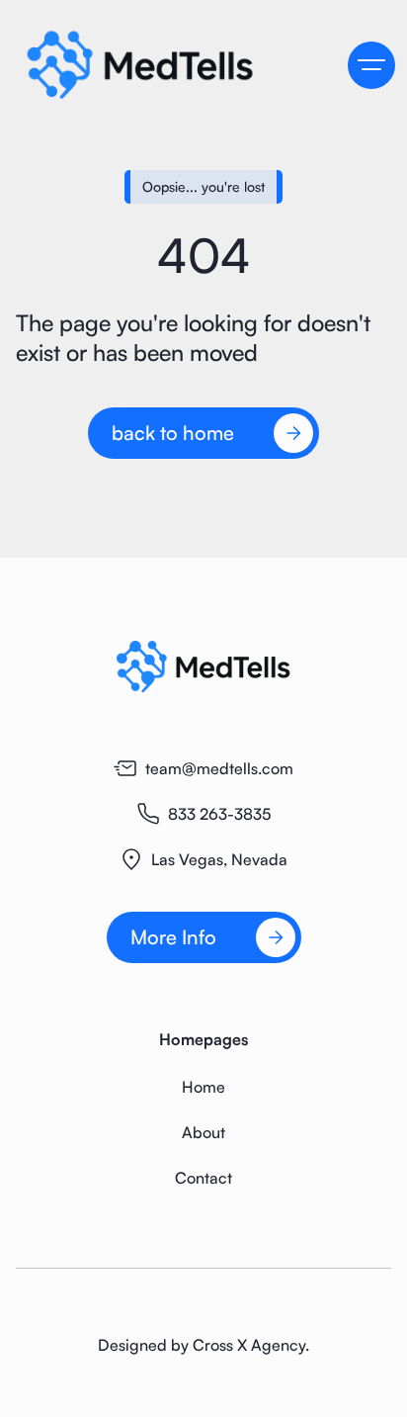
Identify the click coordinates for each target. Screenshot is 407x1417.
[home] (163, 64)
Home (203, 1087)
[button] (371, 65)
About (203, 1132)
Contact (203, 1178)
